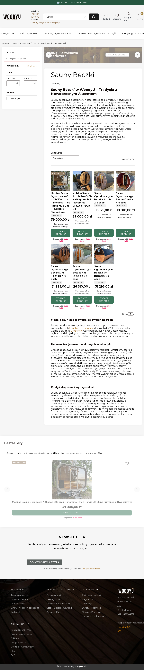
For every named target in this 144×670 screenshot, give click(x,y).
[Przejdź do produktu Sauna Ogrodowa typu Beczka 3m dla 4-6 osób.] (125, 181)
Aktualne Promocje (91, 612)
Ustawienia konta (19, 599)
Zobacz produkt (60, 233)
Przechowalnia (18, 603)
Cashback (15, 612)
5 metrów (76, 330)
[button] (94, 16)
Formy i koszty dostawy (58, 603)
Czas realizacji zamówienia (59, 608)
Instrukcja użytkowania (93, 616)
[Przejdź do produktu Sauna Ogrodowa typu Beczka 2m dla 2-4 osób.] (104, 181)
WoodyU (15, 98)
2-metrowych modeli (81, 328)
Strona (125, 160)
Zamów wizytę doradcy (22, 634)
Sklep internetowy (71, 666)
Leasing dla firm (54, 599)
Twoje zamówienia (20, 595)
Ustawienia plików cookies (24, 608)
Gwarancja (87, 603)
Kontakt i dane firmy (21, 630)
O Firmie (15, 638)
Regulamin (87, 599)
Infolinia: (35, 14)
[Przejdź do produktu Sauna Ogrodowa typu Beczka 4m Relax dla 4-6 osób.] (82, 254)
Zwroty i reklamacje (91, 608)
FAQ (13, 655)
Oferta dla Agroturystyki (22, 647)
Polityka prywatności (92, 595)
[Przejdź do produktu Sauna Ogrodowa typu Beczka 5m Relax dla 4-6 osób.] (104, 254)
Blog (13, 651)
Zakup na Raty (53, 612)
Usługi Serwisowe (19, 642)
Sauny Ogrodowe (42, 43)
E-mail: (45, 21)
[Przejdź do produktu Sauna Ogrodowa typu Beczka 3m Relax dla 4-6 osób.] (60, 254)
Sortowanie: (56, 153)
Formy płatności (54, 595)
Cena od (10, 78)
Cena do (28, 78)
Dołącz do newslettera (44, 562)
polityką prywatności (91, 569)
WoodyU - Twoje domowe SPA (16, 43)
